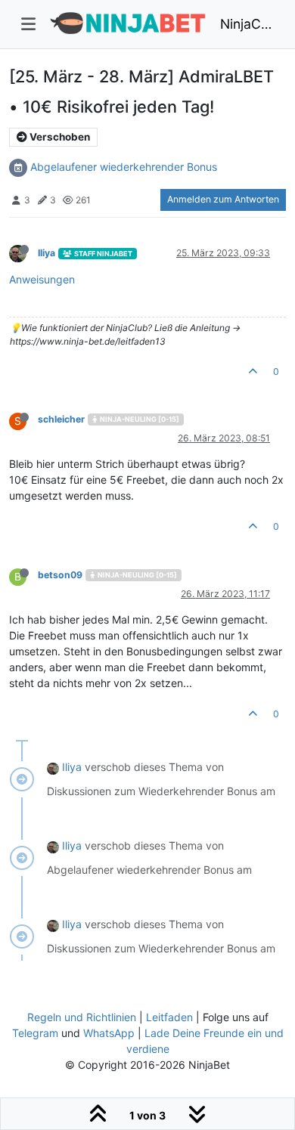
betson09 (60, 574)
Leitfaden (169, 1017)
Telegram (35, 1032)
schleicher (61, 419)
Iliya (46, 253)
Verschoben (58, 137)
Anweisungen (42, 279)
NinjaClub (247, 24)
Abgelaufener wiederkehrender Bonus (123, 166)
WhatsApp (109, 1032)
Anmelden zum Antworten (223, 199)
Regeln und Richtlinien (81, 1017)
